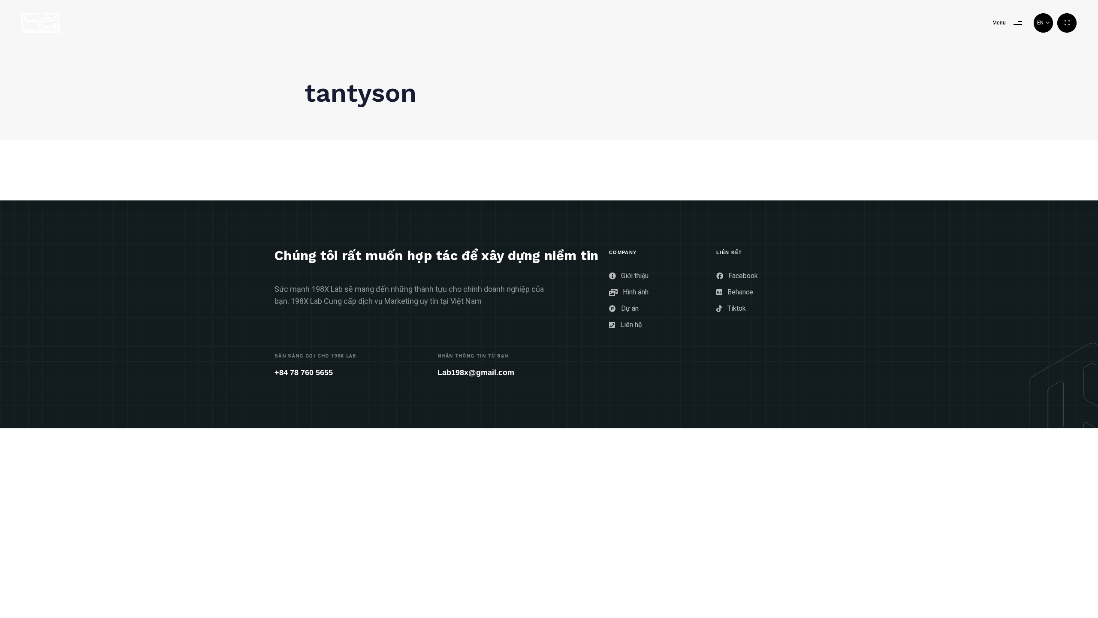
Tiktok (736, 308)
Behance (740, 292)
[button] (1043, 23)
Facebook (743, 276)
